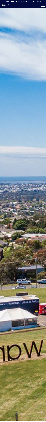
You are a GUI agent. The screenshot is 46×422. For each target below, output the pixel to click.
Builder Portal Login (19, 2)
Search (6, 2)
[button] (43, 5)
